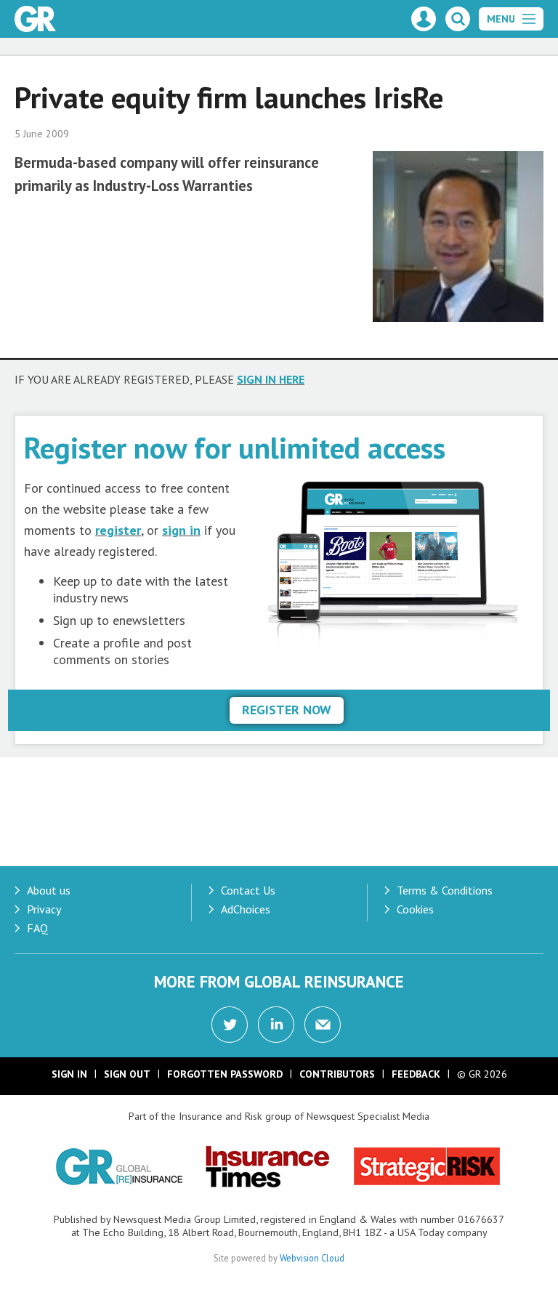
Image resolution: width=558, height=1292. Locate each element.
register (118, 530)
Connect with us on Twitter (229, 1024)
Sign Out (127, 1074)
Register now (286, 709)
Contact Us (248, 890)
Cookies (415, 909)
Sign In (69, 1074)
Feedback (416, 1074)
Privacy (44, 909)
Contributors (337, 1074)
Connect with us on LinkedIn (276, 1024)
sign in (181, 530)
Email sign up (322, 1024)
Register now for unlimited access (234, 447)
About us (48, 890)
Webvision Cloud (312, 1258)
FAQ (37, 928)
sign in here (270, 379)
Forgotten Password (225, 1074)
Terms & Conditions (445, 890)
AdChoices (245, 909)
